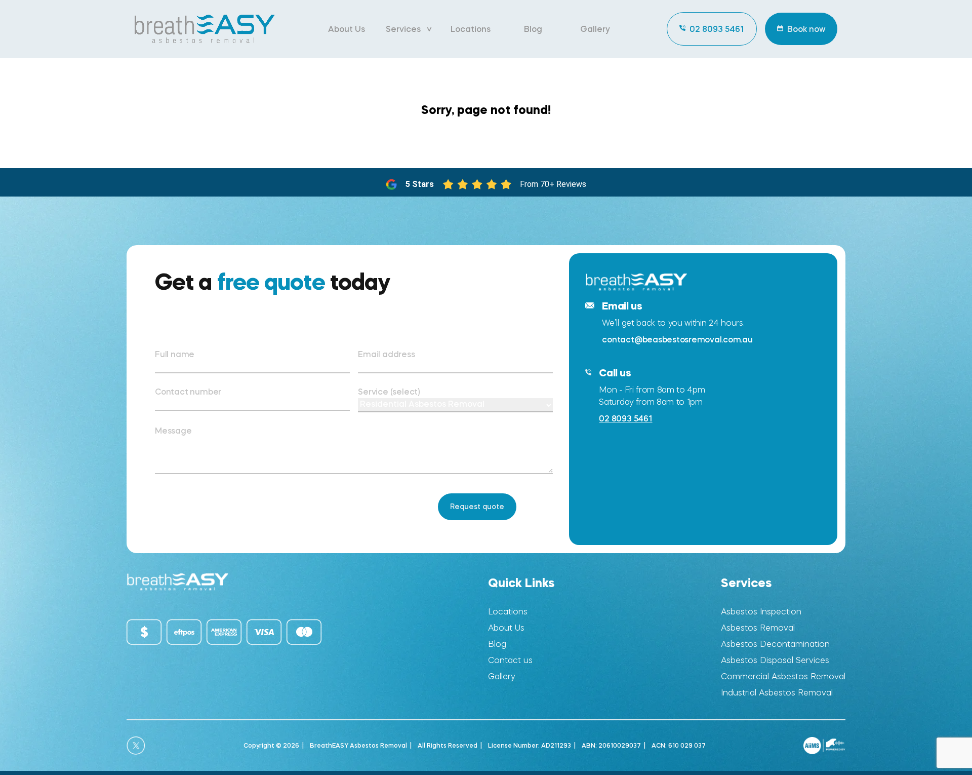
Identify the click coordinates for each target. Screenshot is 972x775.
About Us (346, 29)
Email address (386, 354)
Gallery (595, 29)
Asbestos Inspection (761, 611)
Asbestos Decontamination (775, 644)
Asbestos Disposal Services (775, 660)
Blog (533, 29)
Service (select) (389, 391)
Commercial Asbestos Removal (783, 676)
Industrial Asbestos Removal (777, 693)
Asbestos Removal (758, 628)
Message (173, 430)
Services (403, 29)
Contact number (188, 391)
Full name (174, 354)
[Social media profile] (136, 746)
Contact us (510, 660)
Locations (471, 29)
